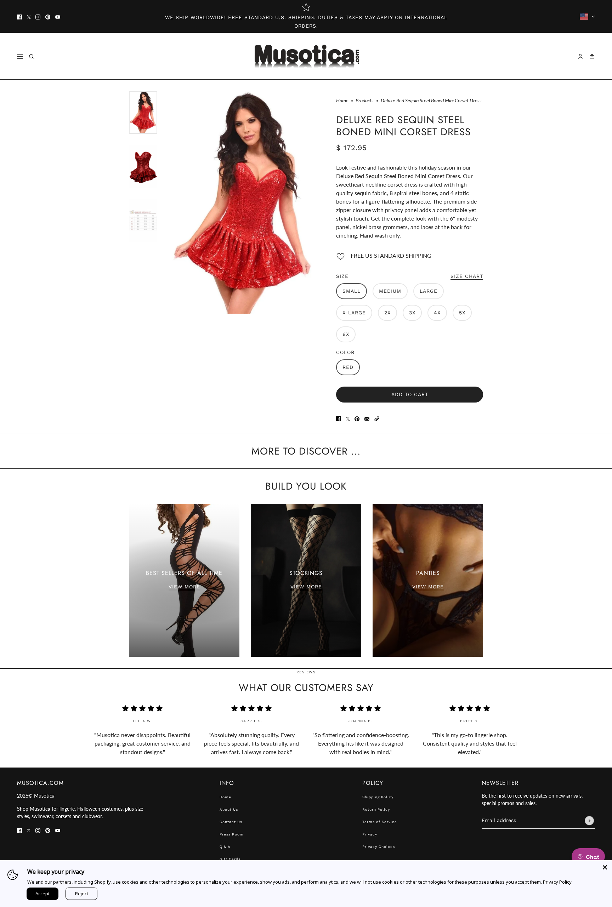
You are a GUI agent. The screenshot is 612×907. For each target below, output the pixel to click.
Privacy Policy (557, 882)
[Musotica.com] (306, 56)
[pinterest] (47, 17)
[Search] (32, 56)
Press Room (232, 834)
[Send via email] (367, 418)
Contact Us (231, 822)
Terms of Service (379, 822)
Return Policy (376, 809)
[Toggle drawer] (20, 56)
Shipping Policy (377, 797)
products (365, 100)
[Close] (604, 867)
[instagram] (38, 17)
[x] (28, 17)
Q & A (225, 847)
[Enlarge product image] (243, 202)
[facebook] (19, 17)
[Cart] (592, 56)
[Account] (580, 56)
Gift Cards (230, 859)
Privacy (369, 834)
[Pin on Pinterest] (357, 418)
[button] (377, 418)
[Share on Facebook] (338, 418)
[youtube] (57, 17)
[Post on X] (347, 418)
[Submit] (589, 820)
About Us (229, 809)
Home (342, 100)
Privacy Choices (378, 847)
